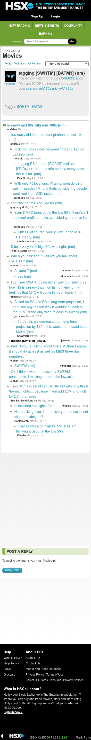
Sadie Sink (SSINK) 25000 (37, 737)
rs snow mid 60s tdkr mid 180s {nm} (36, 125)
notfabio (12, 129)
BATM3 (37, 106)
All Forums (34, 63)
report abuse (10, 83)
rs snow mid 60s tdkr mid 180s (49, 88)
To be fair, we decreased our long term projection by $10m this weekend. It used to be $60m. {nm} (52, 326)
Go (72, 41)
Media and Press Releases (43, 669)
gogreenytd (17, 207)
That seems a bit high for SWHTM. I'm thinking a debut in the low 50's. (46, 428)
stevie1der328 (25, 241)
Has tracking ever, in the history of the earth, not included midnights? (50, 414)
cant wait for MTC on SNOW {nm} (36, 202)
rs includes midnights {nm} (34, 405)
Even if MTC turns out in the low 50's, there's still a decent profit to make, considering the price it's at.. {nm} (51, 217)
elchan (14, 360)
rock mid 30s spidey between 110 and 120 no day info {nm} (48, 152)
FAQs (7, 669)
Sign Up (37, 16)
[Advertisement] (45, 499)
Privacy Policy (35, 674)
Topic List (19, 63)
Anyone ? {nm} (25, 270)
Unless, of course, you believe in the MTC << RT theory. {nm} (51, 234)
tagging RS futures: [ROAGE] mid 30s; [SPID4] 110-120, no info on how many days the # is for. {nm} (50, 168)
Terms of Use (55, 674)
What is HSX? (13, 657)
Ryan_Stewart (18, 250)
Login (55, 16)
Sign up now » (13, 712)
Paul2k (21, 178)
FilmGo (21, 435)
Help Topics (11, 663)
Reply (8, 63)
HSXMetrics (68, 78)
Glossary (9, 674)
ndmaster (65, 276)
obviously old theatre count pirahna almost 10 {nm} (45, 137)
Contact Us (33, 663)
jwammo (66, 340)
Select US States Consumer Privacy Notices (54, 680)
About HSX (33, 657)
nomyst (14, 265)
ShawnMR (16, 296)
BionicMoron (21, 421)
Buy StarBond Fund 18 (23, 400)
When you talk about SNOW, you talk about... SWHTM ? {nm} (44, 258)
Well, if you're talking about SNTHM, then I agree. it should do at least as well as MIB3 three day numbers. (48, 351)
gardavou (19, 197)
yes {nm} (24, 276)
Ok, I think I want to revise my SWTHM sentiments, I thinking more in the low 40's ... (43, 374)
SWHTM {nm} (24, 365)
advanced (17, 41)
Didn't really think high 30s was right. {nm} (42, 246)
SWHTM (23, 106)
